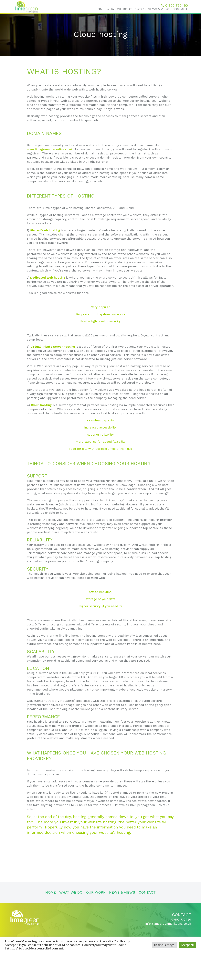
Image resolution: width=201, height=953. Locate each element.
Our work (137, 9)
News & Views (159, 9)
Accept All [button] (187, 945)
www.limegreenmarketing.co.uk (50, 149)
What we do (117, 9)
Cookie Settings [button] (164, 945)
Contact (180, 9)
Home (100, 9)
